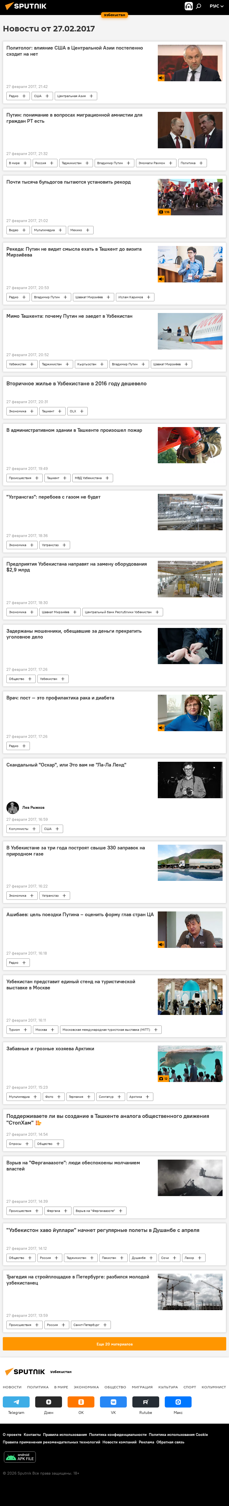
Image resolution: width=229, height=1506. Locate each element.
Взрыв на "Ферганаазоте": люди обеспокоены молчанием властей (73, 1166)
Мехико (76, 230)
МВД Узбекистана (88, 478)
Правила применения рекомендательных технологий (51, 1442)
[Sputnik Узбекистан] (27, 10)
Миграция (142, 1386)
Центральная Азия (71, 96)
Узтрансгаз (50, 545)
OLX (73, 411)
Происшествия (20, 478)
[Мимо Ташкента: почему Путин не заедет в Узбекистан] (190, 331)
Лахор (189, 1258)
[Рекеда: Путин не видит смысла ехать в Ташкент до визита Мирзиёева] (190, 264)
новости (12, 1386)
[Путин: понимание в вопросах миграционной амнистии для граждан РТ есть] (190, 130)
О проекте (12, 1434)
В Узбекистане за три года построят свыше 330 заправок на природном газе (75, 851)
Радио (13, 96)
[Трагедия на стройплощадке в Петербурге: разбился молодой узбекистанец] (190, 1292)
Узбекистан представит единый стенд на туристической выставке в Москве (70, 984)
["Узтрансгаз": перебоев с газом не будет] (190, 512)
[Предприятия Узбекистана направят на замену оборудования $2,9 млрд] (190, 579)
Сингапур (106, 1097)
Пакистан (109, 1258)
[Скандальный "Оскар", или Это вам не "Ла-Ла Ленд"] (190, 780)
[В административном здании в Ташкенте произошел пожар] (190, 445)
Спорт (189, 1386)
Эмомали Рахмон (152, 163)
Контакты (32, 1434)
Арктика (135, 1097)
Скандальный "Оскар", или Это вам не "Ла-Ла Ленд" (66, 765)
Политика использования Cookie (178, 1434)
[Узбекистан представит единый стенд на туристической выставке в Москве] (190, 996)
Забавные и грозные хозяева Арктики (50, 1049)
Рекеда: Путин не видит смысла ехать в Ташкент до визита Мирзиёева (74, 252)
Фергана (53, 1211)
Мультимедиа (44, 230)
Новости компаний (119, 1442)
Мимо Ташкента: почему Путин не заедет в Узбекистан (69, 316)
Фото (49, 1097)
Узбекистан (17, 364)
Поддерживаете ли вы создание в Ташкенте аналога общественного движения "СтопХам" (107, 1119)
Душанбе (138, 1258)
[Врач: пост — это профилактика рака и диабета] (190, 713)
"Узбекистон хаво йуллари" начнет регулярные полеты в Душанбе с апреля (102, 1230)
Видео (13, 230)
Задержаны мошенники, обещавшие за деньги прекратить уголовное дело (74, 634)
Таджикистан (72, 163)
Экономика (17, 411)
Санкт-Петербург (86, 1325)
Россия (40, 163)
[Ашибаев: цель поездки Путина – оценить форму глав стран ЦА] (190, 929)
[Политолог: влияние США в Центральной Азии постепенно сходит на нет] (190, 63)
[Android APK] (20, 1457)
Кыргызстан (86, 364)
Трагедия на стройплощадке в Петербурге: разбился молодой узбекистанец (77, 1280)
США (38, 96)
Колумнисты (18, 829)
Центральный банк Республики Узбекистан (118, 612)
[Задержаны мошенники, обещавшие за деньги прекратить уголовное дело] (190, 646)
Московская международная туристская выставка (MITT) (106, 1029)
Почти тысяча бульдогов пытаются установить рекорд (68, 182)
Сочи (165, 1258)
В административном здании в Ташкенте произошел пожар (74, 430)
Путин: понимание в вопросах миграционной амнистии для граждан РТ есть (74, 118)
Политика (188, 163)
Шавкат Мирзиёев (89, 297)
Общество (16, 679)
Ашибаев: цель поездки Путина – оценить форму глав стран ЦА (80, 914)
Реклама (146, 1442)
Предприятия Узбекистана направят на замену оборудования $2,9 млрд (76, 567)
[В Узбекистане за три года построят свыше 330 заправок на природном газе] (190, 863)
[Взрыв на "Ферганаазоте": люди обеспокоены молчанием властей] (190, 1178)
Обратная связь (170, 1442)
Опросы (15, 1144)
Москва (41, 1029)
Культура (168, 1386)
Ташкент (48, 411)
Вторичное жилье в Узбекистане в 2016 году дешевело (76, 383)
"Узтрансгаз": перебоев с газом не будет (53, 497)
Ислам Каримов (130, 297)
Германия (76, 1097)
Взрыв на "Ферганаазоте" (95, 1211)
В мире (14, 163)
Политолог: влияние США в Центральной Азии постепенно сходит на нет (74, 51)
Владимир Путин (110, 163)
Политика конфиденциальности (118, 1434)
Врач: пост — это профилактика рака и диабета (60, 698)
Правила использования (65, 1434)
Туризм (14, 1029)
